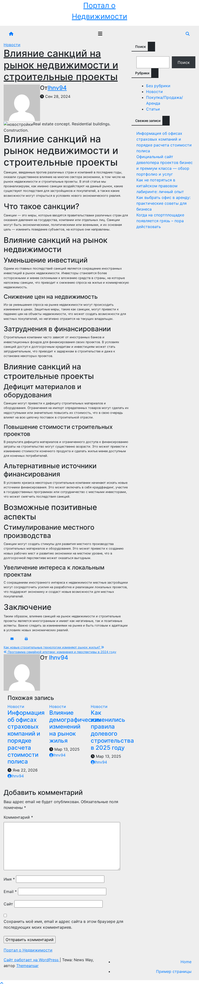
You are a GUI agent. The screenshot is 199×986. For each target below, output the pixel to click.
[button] (188, 33)
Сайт (8, 903)
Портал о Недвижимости (28, 950)
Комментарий (18, 817)
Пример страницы (173, 971)
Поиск (140, 46)
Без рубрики (158, 85)
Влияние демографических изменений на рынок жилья (75, 726)
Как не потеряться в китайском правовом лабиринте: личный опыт (160, 186)
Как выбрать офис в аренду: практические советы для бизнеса (163, 203)
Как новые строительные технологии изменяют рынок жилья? (52, 647)
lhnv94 (57, 87)
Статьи (153, 109)
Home (186, 961)
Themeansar (27, 965)
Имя (9, 879)
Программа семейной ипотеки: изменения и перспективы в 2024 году (61, 652)
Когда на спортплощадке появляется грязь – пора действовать (160, 220)
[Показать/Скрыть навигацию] (100, 33)
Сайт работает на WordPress (32, 959)
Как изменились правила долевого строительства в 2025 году (112, 730)
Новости (12, 44)
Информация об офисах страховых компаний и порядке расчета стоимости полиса (26, 737)
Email (10, 891)
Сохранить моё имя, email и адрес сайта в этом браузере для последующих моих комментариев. (63, 924)
